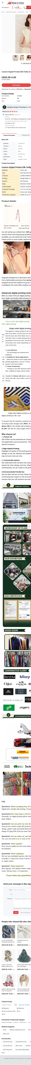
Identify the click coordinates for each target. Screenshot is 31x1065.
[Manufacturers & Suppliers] (15, 2)
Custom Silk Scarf (7, 1045)
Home (3, 12)
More (3, 1052)
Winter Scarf (6, 1034)
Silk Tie (18, 1011)
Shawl (4, 1030)
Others (3, 1014)
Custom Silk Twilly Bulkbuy (22, 1049)
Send (16, 912)
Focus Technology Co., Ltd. (21, 1058)
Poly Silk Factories (7, 1041)
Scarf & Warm (21, 12)
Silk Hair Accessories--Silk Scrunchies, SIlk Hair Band (9, 1011)
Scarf (27, 12)
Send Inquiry (16, 85)
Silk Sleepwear (5, 1008)
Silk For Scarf (18, 1045)
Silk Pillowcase (20, 1008)
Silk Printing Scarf (7, 1049)
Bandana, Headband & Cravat (17, 1030)
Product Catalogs (25, 1005)
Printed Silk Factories (21, 1041)
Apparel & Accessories (11, 12)
